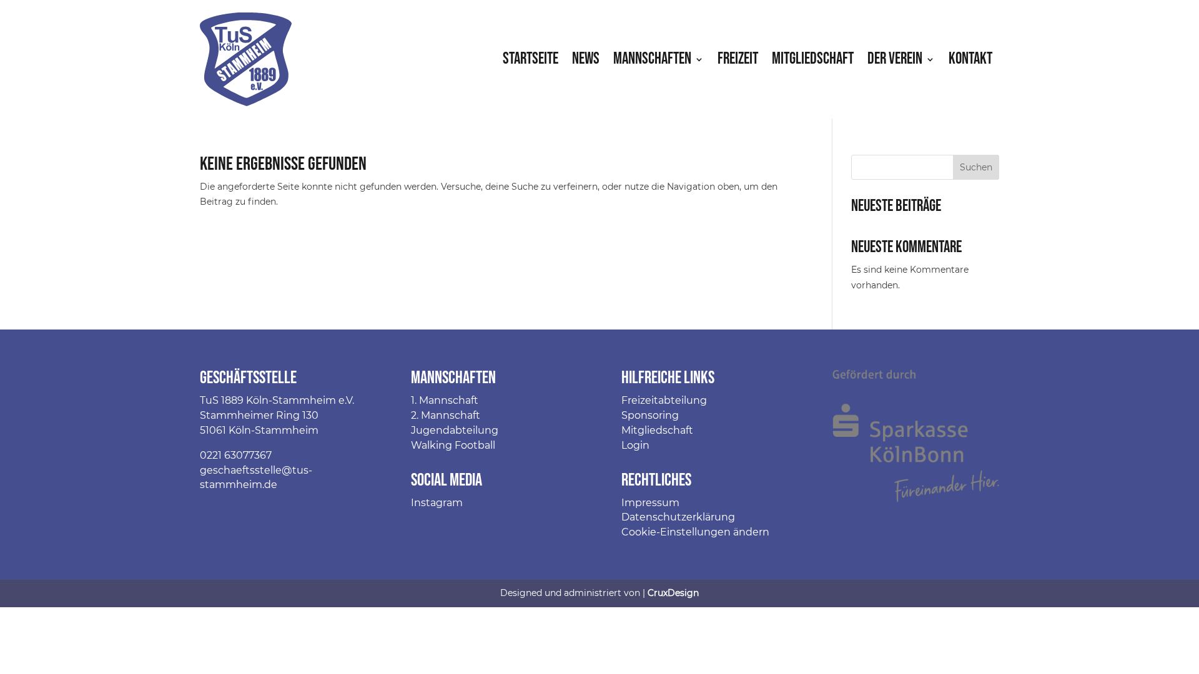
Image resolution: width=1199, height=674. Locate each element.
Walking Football (453, 445)
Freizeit (738, 59)
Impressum (650, 503)
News (586, 59)
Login (635, 445)
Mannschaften (652, 59)
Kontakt (970, 59)
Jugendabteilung (454, 430)
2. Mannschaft (445, 415)
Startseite (530, 59)
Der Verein (894, 59)
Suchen (976, 167)
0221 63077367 (236, 455)
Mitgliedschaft (813, 59)
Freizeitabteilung (664, 400)
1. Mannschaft (444, 400)
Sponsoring (650, 415)
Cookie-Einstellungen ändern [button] (695, 532)
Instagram (437, 503)
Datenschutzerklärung (678, 517)
